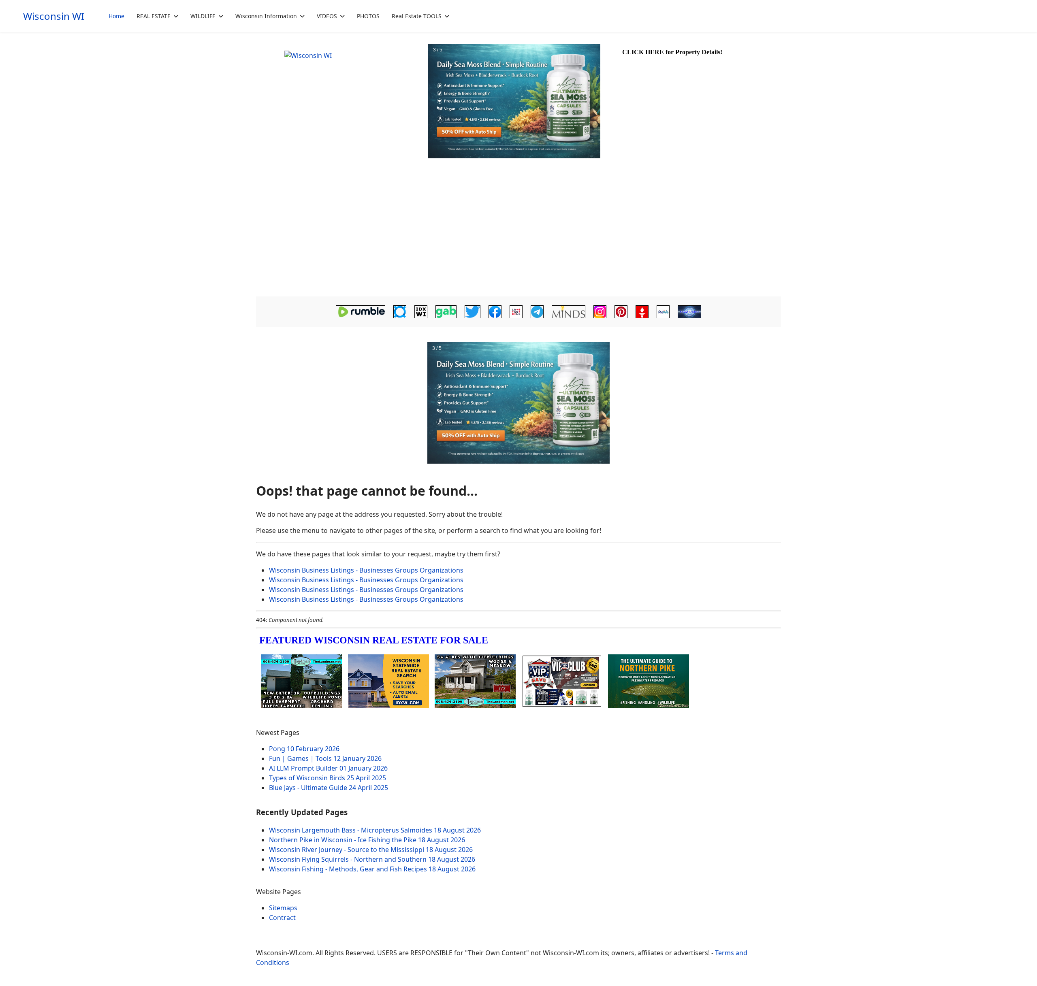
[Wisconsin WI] (341, 101)
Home (116, 16)
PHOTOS (368, 16)
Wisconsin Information (266, 16)
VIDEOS (327, 16)
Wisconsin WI (53, 16)
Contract (282, 917)
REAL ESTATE (154, 16)
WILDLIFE (203, 16)
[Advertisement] (518, 233)
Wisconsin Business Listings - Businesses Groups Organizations (366, 570)
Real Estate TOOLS (417, 16)
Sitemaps (283, 907)
